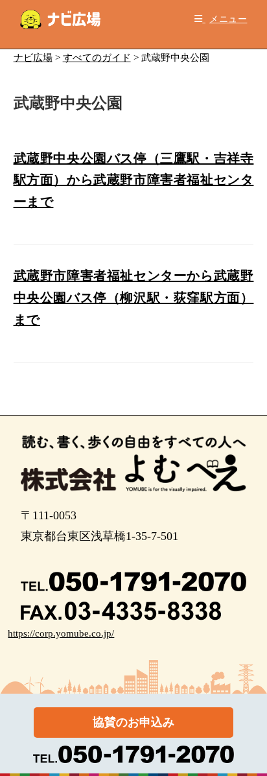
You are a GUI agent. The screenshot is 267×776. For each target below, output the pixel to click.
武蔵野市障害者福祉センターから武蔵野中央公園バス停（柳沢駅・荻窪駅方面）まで (134, 297)
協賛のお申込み (133, 722)
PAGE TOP (248, 742)
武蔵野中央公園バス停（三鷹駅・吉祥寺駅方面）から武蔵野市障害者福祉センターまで (134, 180)
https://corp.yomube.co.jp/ (61, 633)
